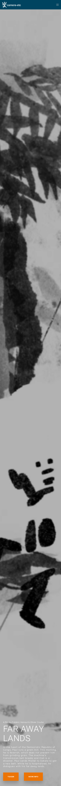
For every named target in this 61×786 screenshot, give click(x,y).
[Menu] (56, 4)
